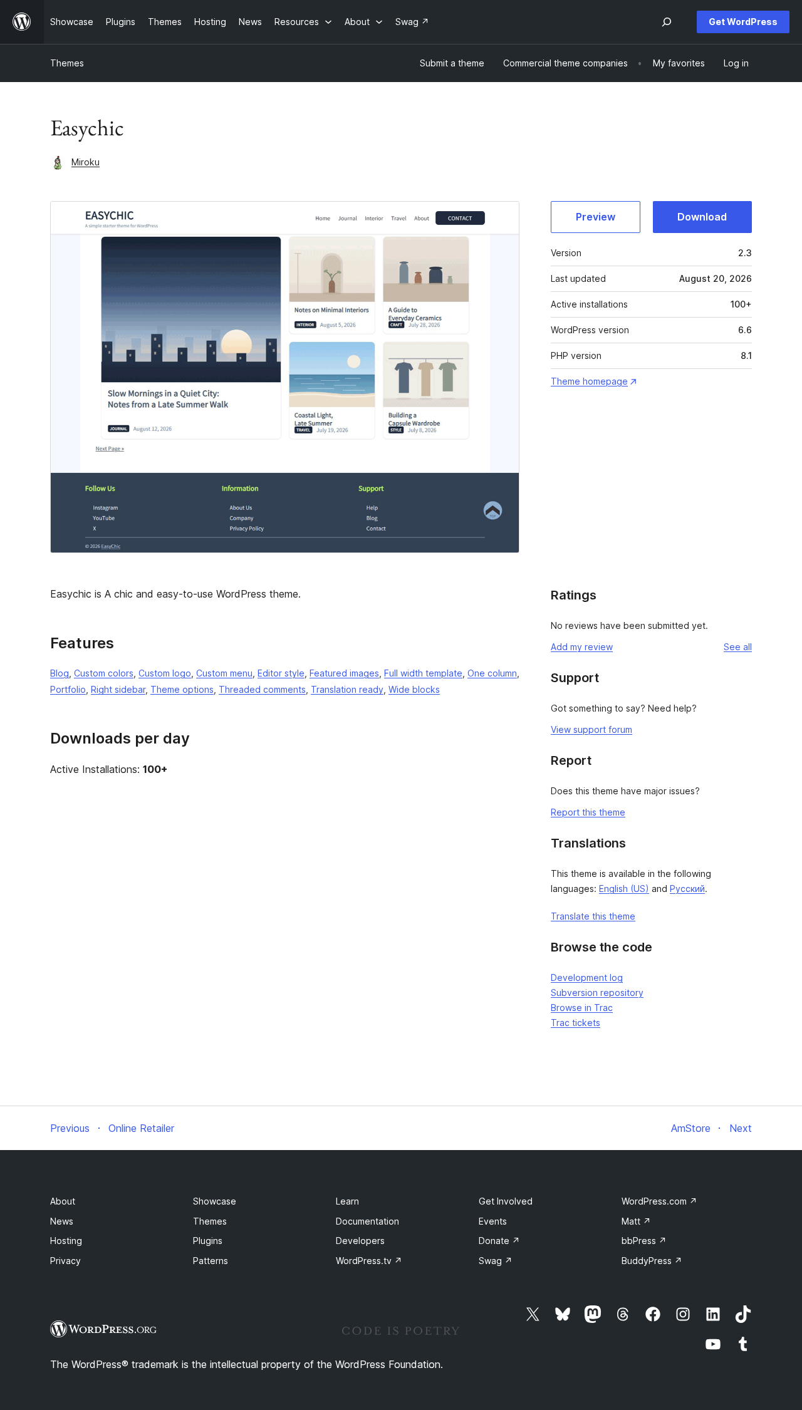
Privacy (65, 1260)
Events (493, 1221)
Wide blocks (414, 689)
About (62, 1201)
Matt (636, 1221)
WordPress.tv (369, 1260)
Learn (347, 1201)
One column (492, 673)
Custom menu (224, 673)
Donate (499, 1240)
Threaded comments (262, 689)
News (61, 1221)
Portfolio (68, 689)
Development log (587, 977)
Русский (687, 888)
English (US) (624, 888)
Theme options (182, 689)
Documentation (367, 1221)
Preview (595, 216)
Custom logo (164, 673)
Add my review (582, 646)
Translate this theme (593, 916)
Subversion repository (597, 992)
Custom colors (103, 673)
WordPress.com (659, 1201)
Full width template (423, 673)
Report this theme (588, 812)
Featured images (344, 673)
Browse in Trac (582, 1007)
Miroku (85, 162)
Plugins (207, 1240)
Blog (59, 673)
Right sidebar (118, 689)
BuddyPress (652, 1260)
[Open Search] (666, 22)
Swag (496, 1260)
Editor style (281, 673)
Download (702, 216)
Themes (67, 63)
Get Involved (506, 1201)
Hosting (66, 1240)
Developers (360, 1240)
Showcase (214, 1201)
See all (738, 646)
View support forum (591, 729)
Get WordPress (743, 21)
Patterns (210, 1260)
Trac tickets (575, 1022)
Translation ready (347, 689)
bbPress (644, 1240)
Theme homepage (589, 381)
